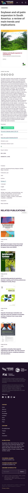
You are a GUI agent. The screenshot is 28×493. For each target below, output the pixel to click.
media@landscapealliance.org (8, 464)
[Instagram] (10, 74)
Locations (4, 415)
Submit (22, 471)
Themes (4, 430)
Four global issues (6, 428)
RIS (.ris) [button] (3, 153)
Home (3, 407)
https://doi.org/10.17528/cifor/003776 (9, 137)
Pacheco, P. (3, 181)
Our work (4, 411)
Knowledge (4, 413)
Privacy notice (5, 488)
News (3, 417)
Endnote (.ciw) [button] (5, 156)
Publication (4, 7)
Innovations (4, 435)
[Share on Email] (12, 74)
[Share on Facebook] (2, 74)
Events (3, 419)
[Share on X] (4, 74)
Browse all (24, 212)
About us (4, 409)
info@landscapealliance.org (8, 459)
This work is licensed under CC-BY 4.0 (9, 131)
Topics (3, 433)
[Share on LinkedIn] (7, 74)
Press (3, 421)
